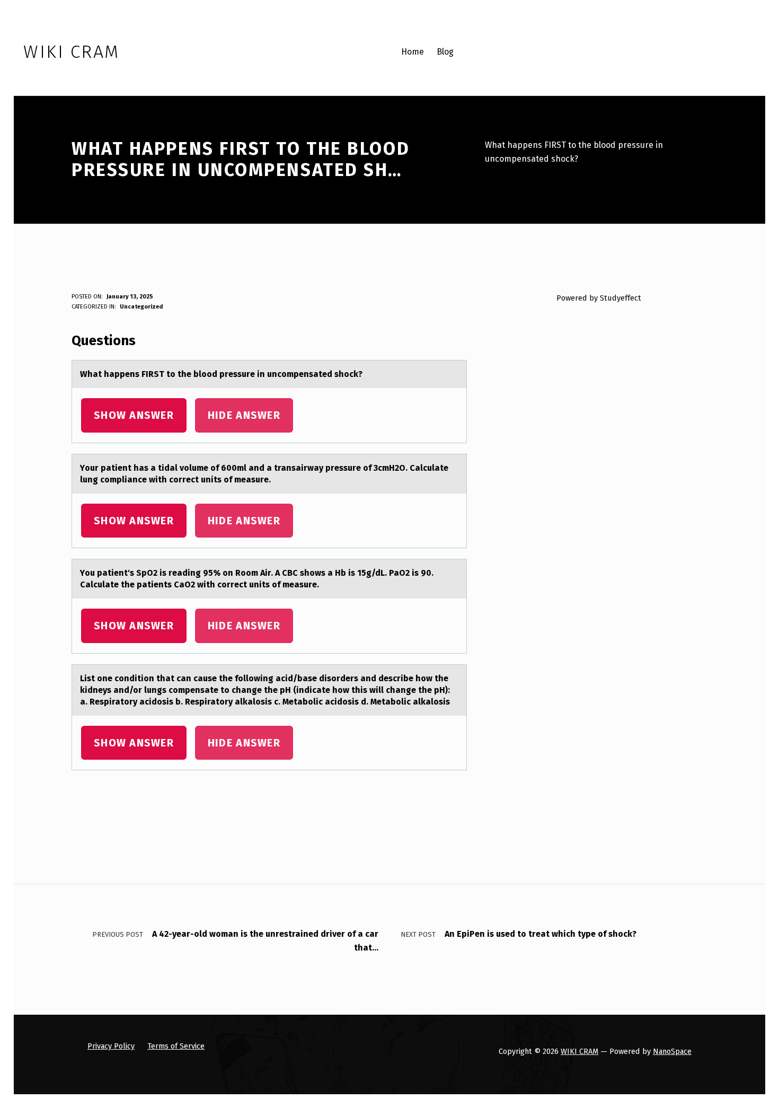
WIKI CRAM (579, 1051)
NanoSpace (672, 1051)
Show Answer (134, 415)
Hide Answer (244, 415)
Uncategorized (141, 306)
